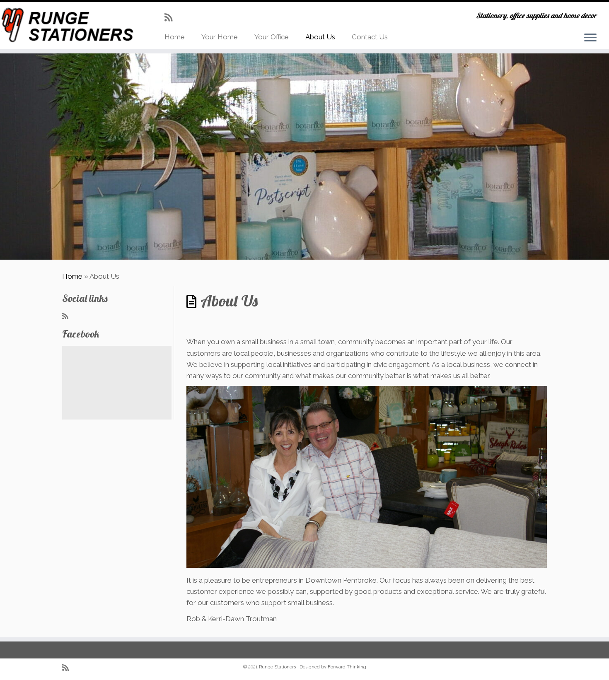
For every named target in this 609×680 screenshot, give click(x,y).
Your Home (219, 37)
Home (174, 37)
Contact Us (370, 37)
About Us (320, 37)
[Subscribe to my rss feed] (171, 17)
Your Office (271, 37)
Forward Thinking (347, 667)
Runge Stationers (277, 667)
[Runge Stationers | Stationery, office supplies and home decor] (70, 25)
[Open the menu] (590, 38)
